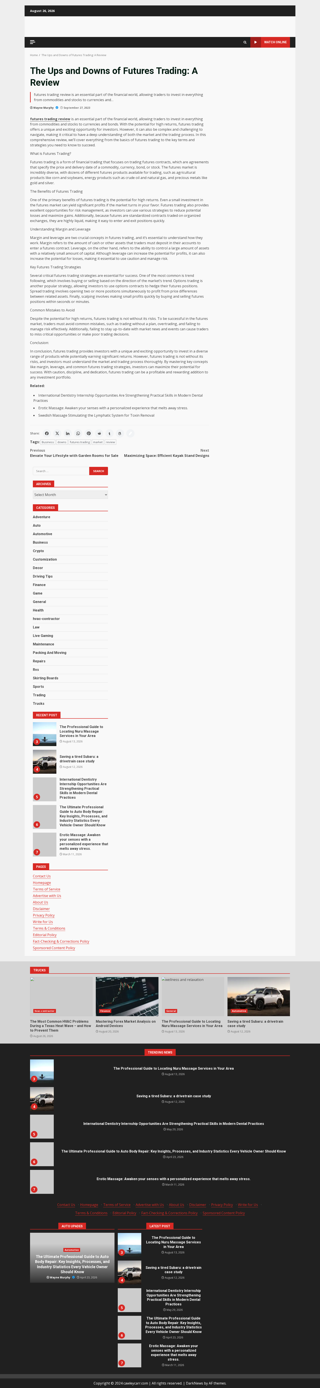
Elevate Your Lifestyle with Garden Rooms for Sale (74, 453)
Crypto (38, 551)
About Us (40, 902)
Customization (45, 559)
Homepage (42, 882)
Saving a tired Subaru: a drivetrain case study (44, 762)
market (98, 442)
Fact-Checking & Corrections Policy (61, 941)
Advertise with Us (47, 895)
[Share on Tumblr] (109, 433)
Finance (39, 585)
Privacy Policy (44, 915)
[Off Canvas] (32, 42)
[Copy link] (130, 433)
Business (48, 442)
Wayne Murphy (43, 108)
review (110, 442)
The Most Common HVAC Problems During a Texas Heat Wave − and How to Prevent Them (61, 996)
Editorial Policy (45, 934)
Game (37, 593)
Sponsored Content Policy (54, 947)
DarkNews (194, 1383)
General (39, 602)
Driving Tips (43, 576)
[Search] (245, 42)
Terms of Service (46, 889)
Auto (37, 525)
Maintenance (43, 644)
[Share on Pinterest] (88, 433)
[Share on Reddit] (99, 433)
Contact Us (42, 876)
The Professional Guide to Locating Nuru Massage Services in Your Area (44, 734)
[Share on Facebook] (47, 433)
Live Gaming (43, 636)
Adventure (41, 517)
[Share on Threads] (120, 433)
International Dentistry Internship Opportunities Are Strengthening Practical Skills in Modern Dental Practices (44, 789)
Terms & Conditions (49, 928)
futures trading (80, 442)
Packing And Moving (49, 653)
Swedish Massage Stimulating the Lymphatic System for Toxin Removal (96, 415)
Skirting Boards (45, 678)
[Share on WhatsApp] (78, 433)
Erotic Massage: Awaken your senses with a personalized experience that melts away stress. (113, 408)
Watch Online (275, 42)
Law (36, 627)
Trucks (38, 704)
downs (61, 442)
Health (38, 610)
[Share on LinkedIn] (68, 433)
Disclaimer (41, 908)
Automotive (42, 534)
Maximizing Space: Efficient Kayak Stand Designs (166, 453)
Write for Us (43, 921)
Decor (38, 568)
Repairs (39, 661)
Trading (39, 695)
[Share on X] (57, 433)
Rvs (36, 670)
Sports (38, 687)
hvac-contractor (46, 619)
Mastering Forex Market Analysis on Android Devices (127, 996)
